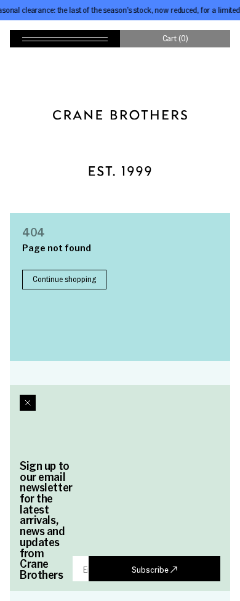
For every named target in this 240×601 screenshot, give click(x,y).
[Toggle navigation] (65, 38)
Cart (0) (175, 38)
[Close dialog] (28, 403)
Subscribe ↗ (154, 569)
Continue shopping (64, 279)
